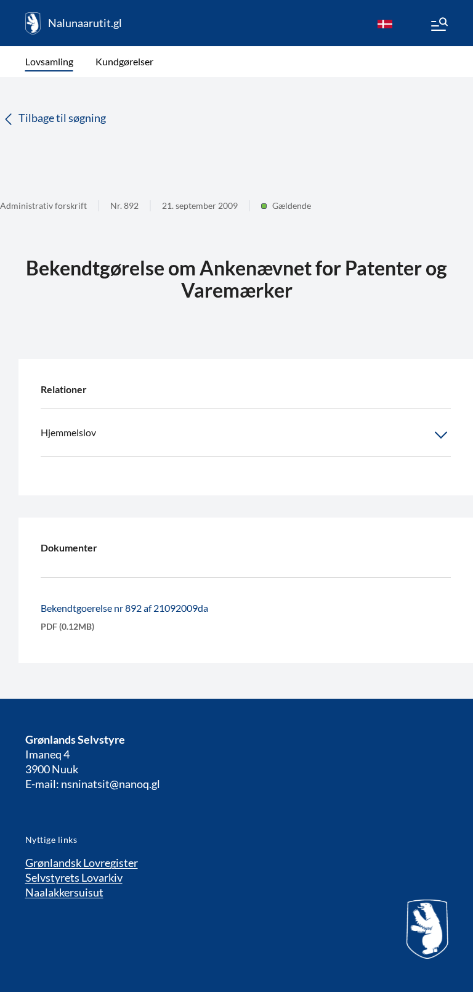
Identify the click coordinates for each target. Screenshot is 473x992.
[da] (385, 23)
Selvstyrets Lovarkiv (74, 877)
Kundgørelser (124, 61)
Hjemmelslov (68, 432)
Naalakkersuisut (64, 892)
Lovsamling (49, 61)
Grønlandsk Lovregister (81, 862)
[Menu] (438, 26)
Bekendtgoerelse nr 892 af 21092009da (124, 608)
